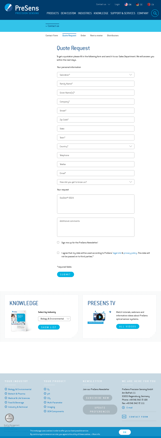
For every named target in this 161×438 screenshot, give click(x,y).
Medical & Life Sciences (19, 398)
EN (130, 4)
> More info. (95, 434)
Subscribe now (97, 397)
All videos (127, 326)
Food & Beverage (16, 402)
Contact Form (52, 35)
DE (141, 4)
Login (117, 4)
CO (49, 398)
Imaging (51, 407)
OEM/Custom (68, 13)
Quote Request (69, 35)
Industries (85, 13)
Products (53, 13)
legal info (117, 253)
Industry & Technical (18, 407)
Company (142, 13)
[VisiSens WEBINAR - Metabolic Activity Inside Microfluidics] (99, 317)
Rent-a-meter (96, 35)
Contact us (53, 26)
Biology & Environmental (19, 389)
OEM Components (55, 411)
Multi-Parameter (54, 402)
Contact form (138, 416)
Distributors (113, 35)
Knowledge (101, 13)
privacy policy (130, 253)
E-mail (129, 407)
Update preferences (100, 409)
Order (83, 35)
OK (125, 432)
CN (152, 4)
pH (48, 393)
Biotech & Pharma (16, 393)
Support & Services (123, 13)
